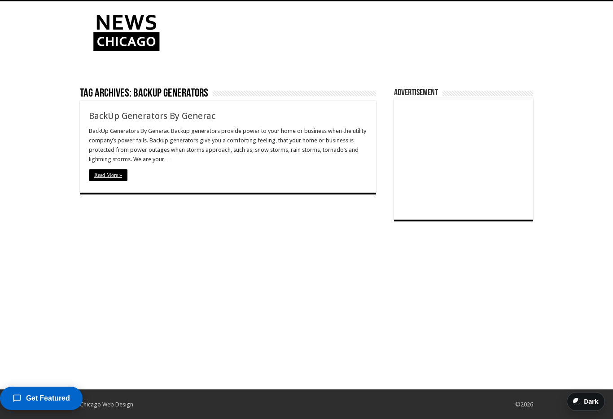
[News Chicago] (126, 31)
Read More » (108, 175)
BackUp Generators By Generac (152, 115)
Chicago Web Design (106, 404)
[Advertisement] (363, 30)
